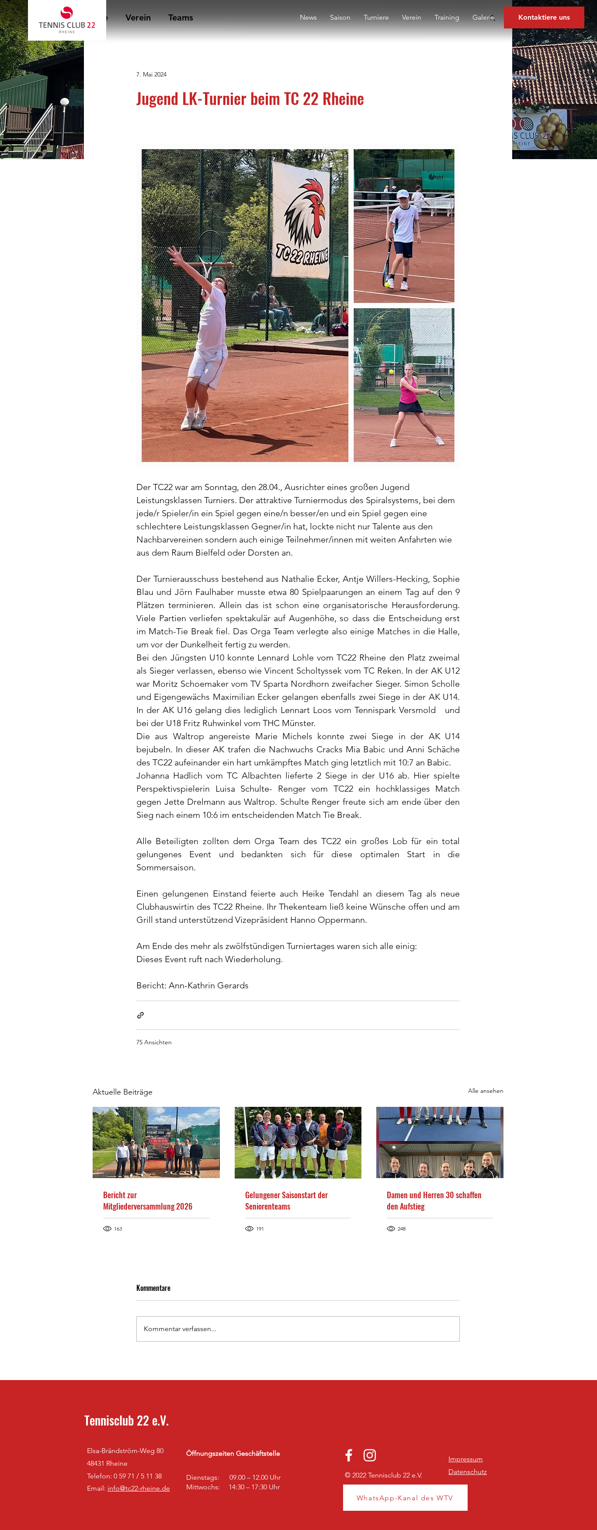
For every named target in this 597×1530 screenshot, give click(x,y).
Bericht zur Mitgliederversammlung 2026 (147, 1200)
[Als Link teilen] (140, 1015)
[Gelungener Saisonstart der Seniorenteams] (298, 1143)
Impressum (465, 1459)
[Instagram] (369, 1455)
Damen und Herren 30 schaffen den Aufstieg (434, 1200)
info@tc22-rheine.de (139, 1488)
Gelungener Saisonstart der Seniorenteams (286, 1200)
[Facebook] (348, 1455)
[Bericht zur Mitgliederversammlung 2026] (156, 1142)
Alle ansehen (485, 1091)
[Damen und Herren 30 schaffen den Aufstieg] (439, 1142)
